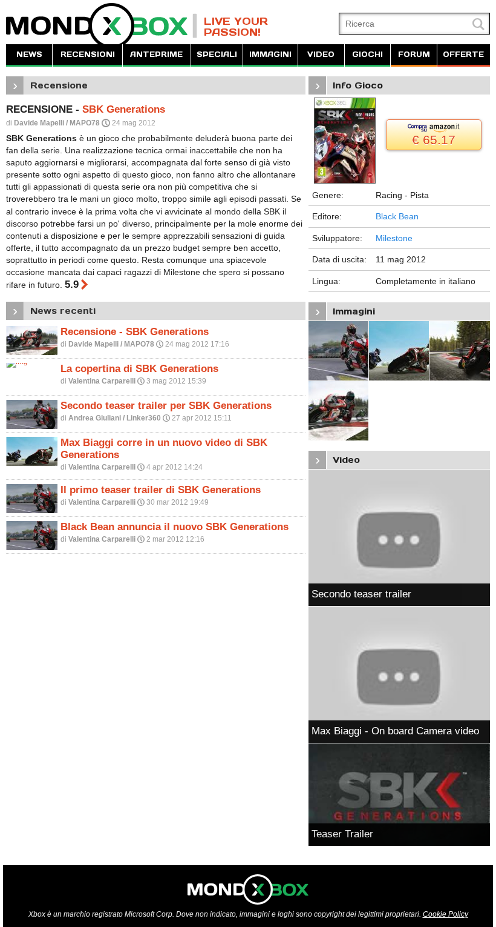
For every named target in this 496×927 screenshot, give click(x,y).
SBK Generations (123, 109)
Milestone (394, 238)
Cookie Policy (445, 914)
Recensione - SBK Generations (134, 331)
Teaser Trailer (342, 834)
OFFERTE (463, 54)
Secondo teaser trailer (361, 594)
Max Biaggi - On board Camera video (395, 731)
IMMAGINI (270, 54)
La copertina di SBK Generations (139, 368)
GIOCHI (367, 54)
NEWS (29, 54)
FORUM (414, 54)
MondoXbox (101, 25)
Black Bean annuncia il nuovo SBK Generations (174, 527)
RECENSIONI (87, 54)
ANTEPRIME (156, 54)
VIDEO (320, 54)
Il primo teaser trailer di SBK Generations (160, 490)
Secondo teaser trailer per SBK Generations (166, 405)
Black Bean (397, 216)
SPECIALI (217, 54)
